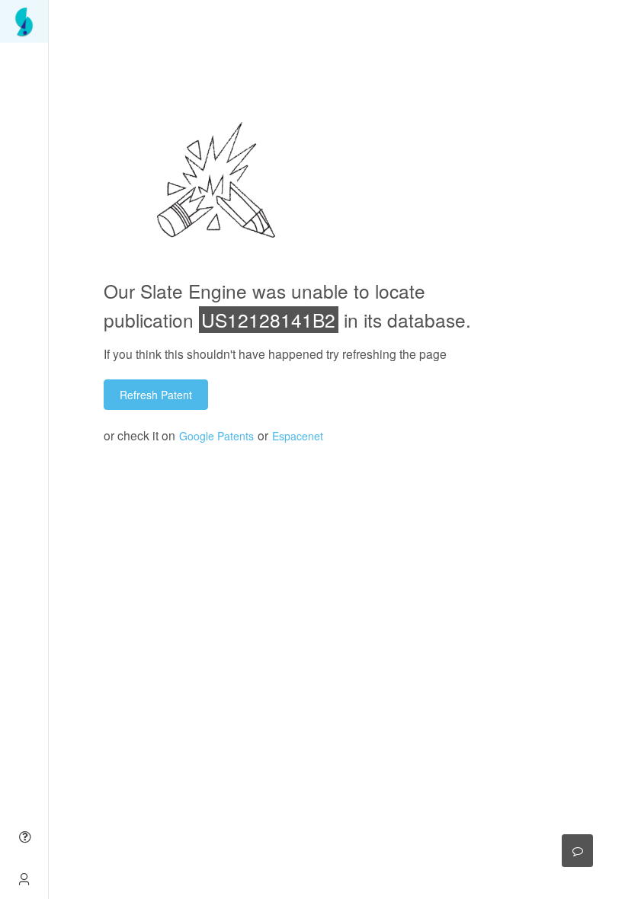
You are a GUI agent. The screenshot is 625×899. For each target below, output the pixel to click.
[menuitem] (24, 21)
